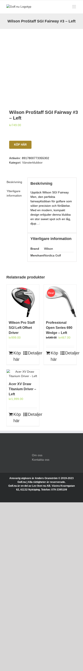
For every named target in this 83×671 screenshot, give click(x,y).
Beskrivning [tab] (14, 182)
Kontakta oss (40, 459)
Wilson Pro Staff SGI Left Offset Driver (22, 328)
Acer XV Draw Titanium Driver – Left (22, 389)
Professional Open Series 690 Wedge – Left (59, 328)
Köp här (20, 144)
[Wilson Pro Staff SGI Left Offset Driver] (23, 301)
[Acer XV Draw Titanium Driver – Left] (23, 373)
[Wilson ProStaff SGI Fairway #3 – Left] (41, 64)
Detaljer (32, 353)
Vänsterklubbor (32, 162)
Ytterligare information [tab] (14, 193)
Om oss (37, 455)
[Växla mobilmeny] (74, 6)
